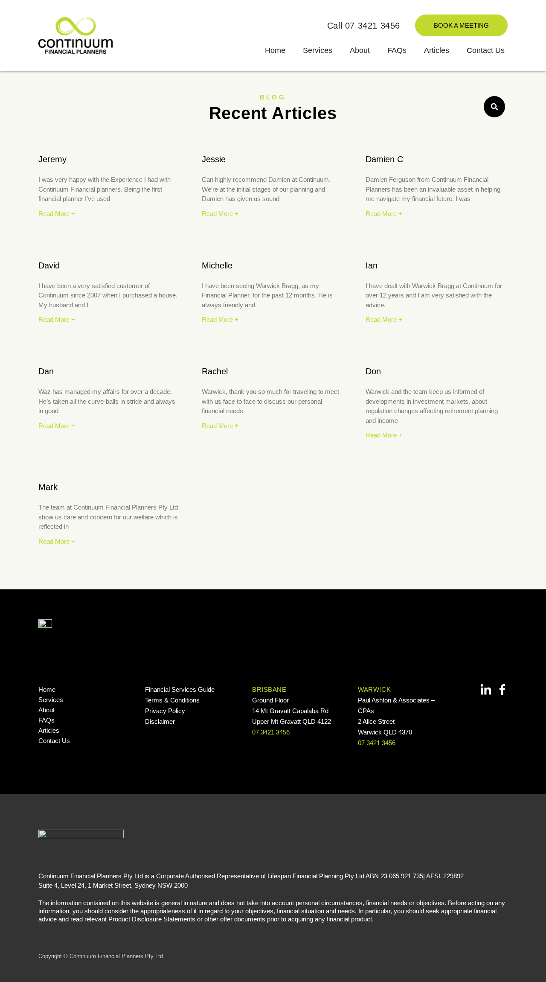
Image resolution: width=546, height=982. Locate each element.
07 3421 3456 (271, 732)
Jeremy (52, 159)
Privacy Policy (165, 710)
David (49, 265)
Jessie (214, 159)
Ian (372, 265)
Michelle (217, 265)
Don (373, 371)
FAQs (397, 50)
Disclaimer (160, 721)
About (360, 50)
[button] (494, 106)
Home (275, 50)
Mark (48, 487)
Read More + (56, 213)
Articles (436, 50)
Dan (46, 371)
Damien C (384, 159)
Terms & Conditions (172, 700)
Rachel (215, 371)
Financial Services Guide (180, 689)
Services (317, 50)
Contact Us (486, 50)
